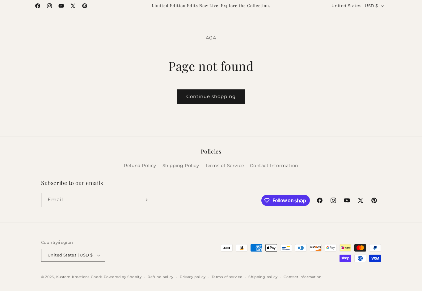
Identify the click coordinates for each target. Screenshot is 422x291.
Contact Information (274, 165)
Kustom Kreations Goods (79, 277)
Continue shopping (211, 96)
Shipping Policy (180, 165)
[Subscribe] (145, 200)
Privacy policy (193, 277)
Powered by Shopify (123, 277)
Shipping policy (263, 277)
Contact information (302, 277)
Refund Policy (140, 165)
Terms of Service (224, 165)
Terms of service (227, 277)
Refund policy (161, 277)
